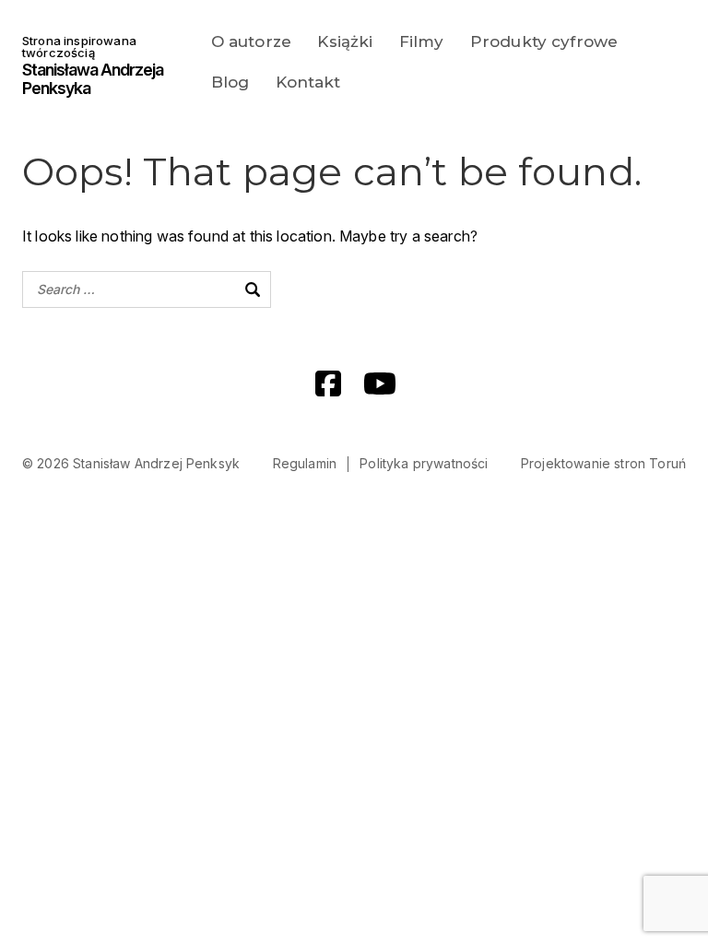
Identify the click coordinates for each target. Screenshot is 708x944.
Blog (230, 82)
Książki (344, 41)
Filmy (421, 41)
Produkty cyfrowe (544, 41)
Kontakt (308, 82)
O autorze (251, 41)
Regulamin (304, 463)
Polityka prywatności (424, 463)
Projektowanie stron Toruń (603, 463)
